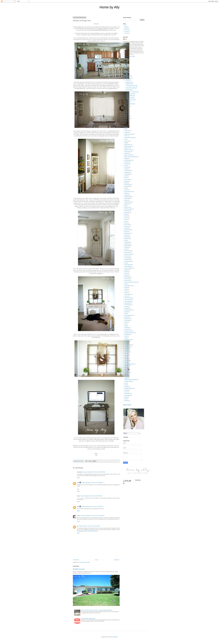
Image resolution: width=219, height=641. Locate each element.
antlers (126, 135)
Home (96, 559)
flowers (126, 216)
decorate (126, 181)
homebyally (127, 257)
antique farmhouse (128, 134)
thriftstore (126, 365)
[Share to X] (92, 461)
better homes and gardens (130, 156)
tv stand (126, 371)
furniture (126, 228)
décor (125, 177)
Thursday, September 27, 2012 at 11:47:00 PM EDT (93, 515)
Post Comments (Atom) (84, 562)
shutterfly (126, 348)
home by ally (127, 250)
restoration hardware (129, 332)
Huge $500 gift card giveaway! (88, 618)
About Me (126, 27)
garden (126, 231)
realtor (125, 322)
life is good (127, 278)
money (126, 290)
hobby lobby (127, 245)
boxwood (126, 162)
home (125, 249)
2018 (126, 62)
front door (126, 226)
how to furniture (128, 261)
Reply (78, 477)
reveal (125, 336)
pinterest (126, 317)
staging (126, 355)
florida (125, 214)
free (125, 221)
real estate (126, 320)
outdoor (126, 306)
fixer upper (126, 210)
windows (126, 390)
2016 (126, 66)
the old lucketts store (129, 364)
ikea (125, 263)
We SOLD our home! (79, 569)
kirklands (126, 270)
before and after (128, 155)
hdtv (125, 240)
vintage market (127, 381)
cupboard (126, 172)
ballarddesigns (127, 146)
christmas (126, 167)
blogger (126, 158)
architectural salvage (129, 137)
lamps (125, 273)
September (128, 82)
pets (125, 313)
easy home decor (128, 191)
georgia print (127, 233)
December (128, 76)
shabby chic (127, 346)
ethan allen (127, 198)
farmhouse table (128, 209)
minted (126, 289)
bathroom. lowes (128, 149)
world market (127, 395)
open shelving (127, 301)
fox (78, 526)
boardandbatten (128, 160)
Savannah (126, 341)
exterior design (127, 202)
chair (125, 165)
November (128, 78)
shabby (126, 343)
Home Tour (127, 29)
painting (126, 311)
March (127, 116)
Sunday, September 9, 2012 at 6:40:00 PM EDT (94, 472)
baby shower (127, 144)
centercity (126, 163)
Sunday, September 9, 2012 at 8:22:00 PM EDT (92, 506)
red (125, 324)
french (125, 223)
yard (125, 398)
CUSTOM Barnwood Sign (132, 85)
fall (125, 205)
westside (126, 386)
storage (126, 358)
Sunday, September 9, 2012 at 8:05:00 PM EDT (91, 496)
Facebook (126, 203)
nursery (126, 296)
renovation (126, 329)
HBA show (126, 238)
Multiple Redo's (129, 89)
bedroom (126, 153)
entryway (126, 195)
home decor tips (128, 254)
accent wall (127, 130)
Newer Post (76, 559)
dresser (126, 189)
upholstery (126, 372)
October (128, 80)
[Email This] (89, 461)
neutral (126, 292)
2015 (126, 68)
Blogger (116, 636)
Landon (126, 275)
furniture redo (127, 229)
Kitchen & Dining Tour (131, 99)
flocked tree (127, 212)
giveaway (126, 236)
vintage (126, 378)
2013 (126, 72)
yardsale (126, 400)
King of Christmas (128, 268)
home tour (126, 256)
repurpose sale (127, 331)
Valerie (78, 515)
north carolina (127, 294)
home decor (127, 252)
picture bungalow (128, 315)
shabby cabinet (128, 344)
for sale (126, 217)
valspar (126, 376)
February (128, 118)
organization (127, 303)
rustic (125, 338)
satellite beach (127, 339)
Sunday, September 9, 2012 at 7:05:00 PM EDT (92, 482)
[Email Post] (86, 461)
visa (125, 383)
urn (125, 374)
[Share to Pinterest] (95, 461)
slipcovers (126, 351)
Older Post (116, 559)
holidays (126, 247)
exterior (126, 200)
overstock (126, 308)
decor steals (127, 179)
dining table (127, 186)
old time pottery (128, 297)
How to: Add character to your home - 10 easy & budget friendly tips (96, 610)
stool (125, 357)
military (126, 287)
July (127, 108)
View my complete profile (129, 56)
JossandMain (127, 266)
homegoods (127, 259)
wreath (126, 397)
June (127, 110)
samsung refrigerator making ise (90, 531)
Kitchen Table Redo (130, 97)
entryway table (127, 196)
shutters (126, 350)
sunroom (126, 360)
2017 (126, 64)
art (125, 139)
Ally (78, 482)
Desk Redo (128, 102)
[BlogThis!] (91, 461)
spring (125, 353)
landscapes (127, 277)
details (126, 182)
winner (126, 392)
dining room (127, 184)
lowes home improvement (130, 282)
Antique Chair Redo (130, 93)
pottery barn (127, 318)
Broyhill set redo (129, 83)
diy (125, 188)
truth (125, 369)
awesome (126, 141)
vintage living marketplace (130, 379)
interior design (127, 264)
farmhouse (126, 207)
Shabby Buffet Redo (130, 95)
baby (125, 142)
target (125, 362)
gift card (126, 235)
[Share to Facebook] (94, 461)
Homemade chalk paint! (131, 87)
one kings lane (127, 299)
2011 (126, 120)
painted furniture (128, 310)
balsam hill (127, 148)
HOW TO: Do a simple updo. (132, 92)
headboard (127, 242)
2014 (126, 70)
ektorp (125, 193)
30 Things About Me (130, 103)
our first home (127, 304)
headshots (126, 243)
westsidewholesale (128, 388)
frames (126, 219)
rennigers (126, 327)
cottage (126, 169)
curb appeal (127, 174)
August (127, 106)
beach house (127, 151)
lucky (125, 284)
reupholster (127, 334)
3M (125, 128)
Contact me (127, 33)
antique (126, 132)
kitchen (126, 271)
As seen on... (127, 31)
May (127, 112)
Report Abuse (127, 404)
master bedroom (128, 285)
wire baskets (127, 393)
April (127, 114)
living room (127, 280)
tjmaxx (125, 367)
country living (127, 170)
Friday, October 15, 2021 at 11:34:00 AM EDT (89, 526)
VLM (125, 385)
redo (125, 325)
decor (125, 175)
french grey (127, 224)
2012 (126, 74)
